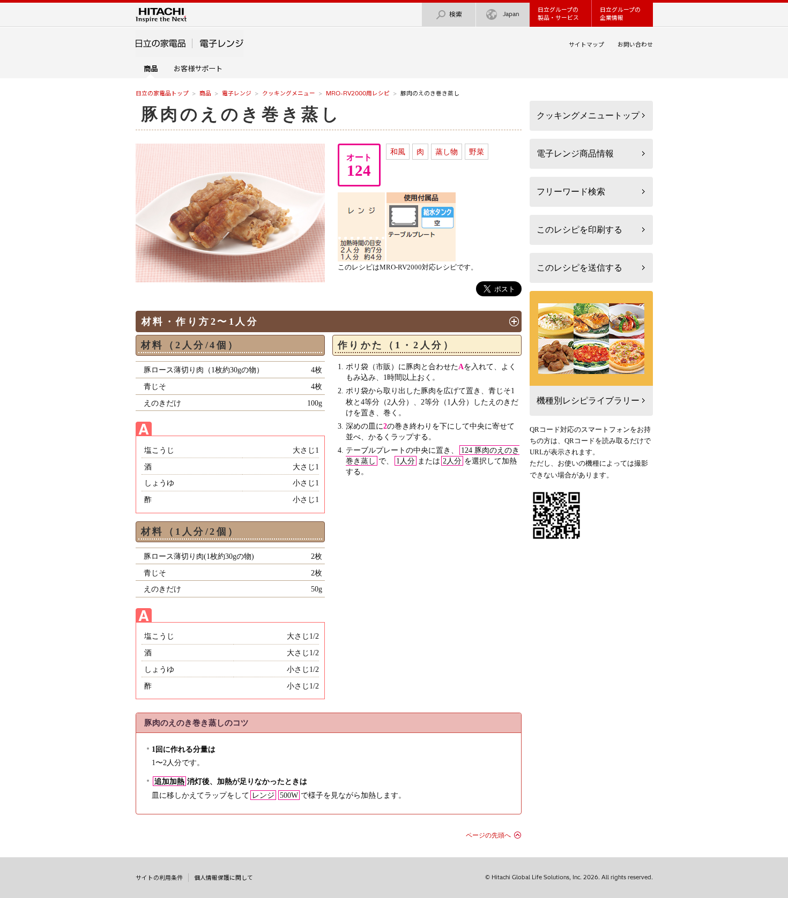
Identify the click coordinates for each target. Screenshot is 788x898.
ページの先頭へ (488, 835)
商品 (205, 93)
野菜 (476, 151)
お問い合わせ (635, 44)
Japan (511, 14)
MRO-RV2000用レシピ (358, 93)
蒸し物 (446, 151)
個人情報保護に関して (223, 877)
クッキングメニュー (288, 93)
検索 (455, 14)
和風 (397, 151)
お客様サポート (198, 68)
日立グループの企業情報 (620, 13)
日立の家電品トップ (162, 93)
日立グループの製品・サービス (558, 13)
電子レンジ (236, 93)
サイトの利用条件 (159, 877)
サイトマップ (586, 44)
